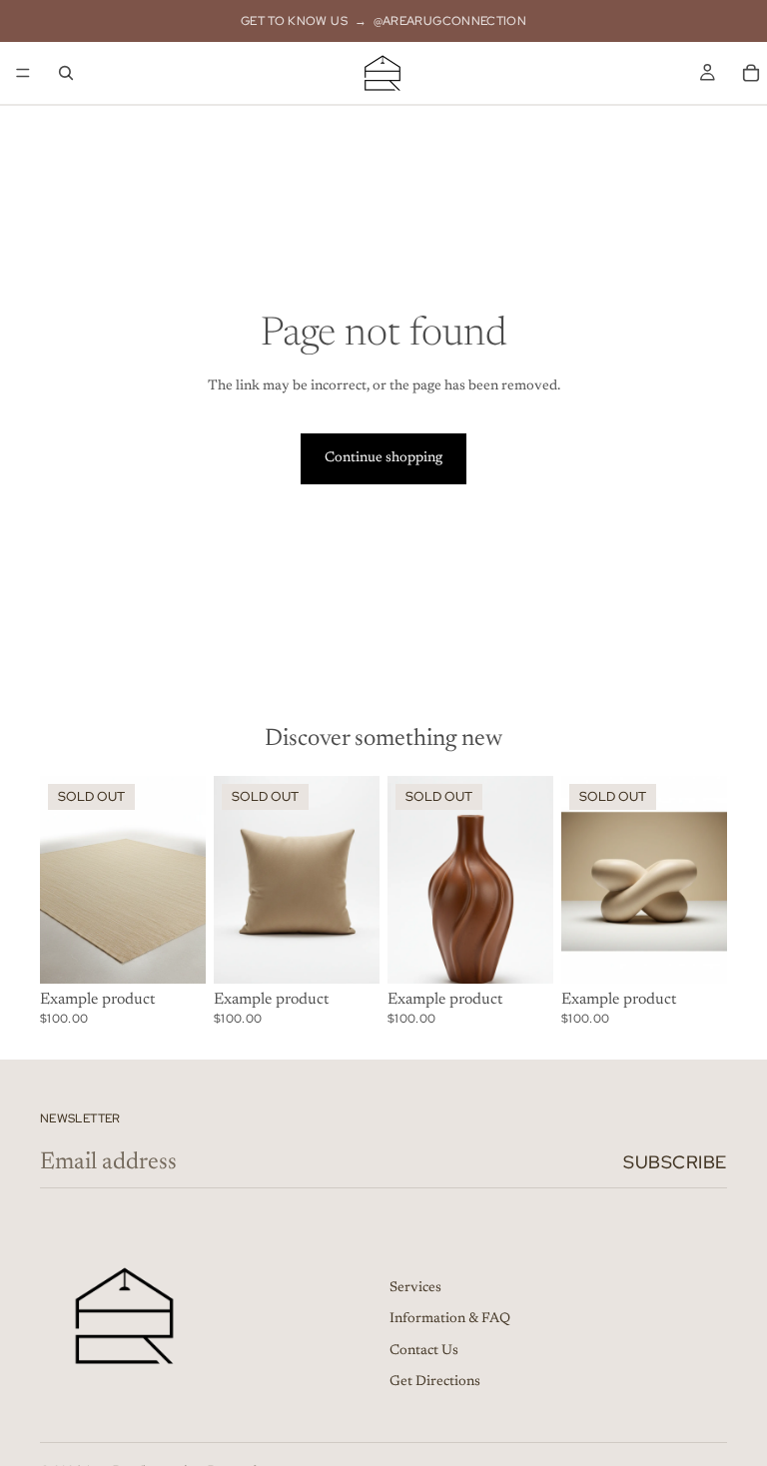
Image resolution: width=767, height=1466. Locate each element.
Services (415, 1287)
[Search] (66, 73)
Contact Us (423, 1351)
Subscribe (675, 1161)
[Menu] (23, 73)
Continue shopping (383, 458)
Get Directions (434, 1382)
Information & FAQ (449, 1319)
